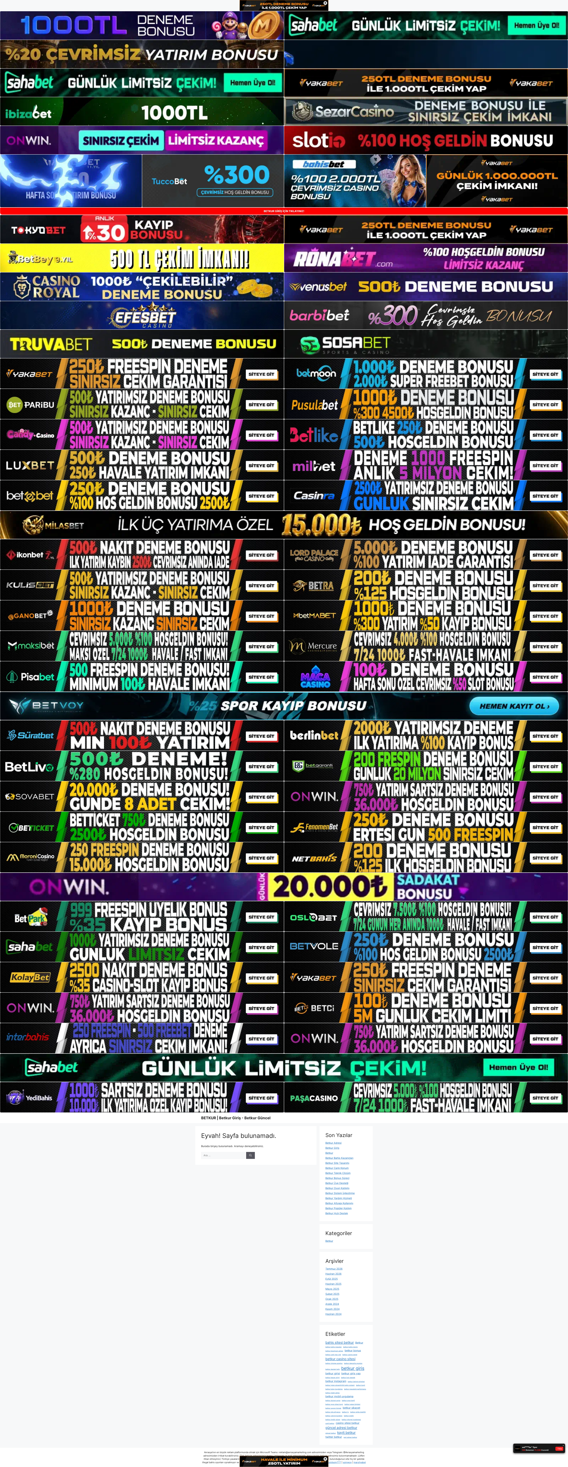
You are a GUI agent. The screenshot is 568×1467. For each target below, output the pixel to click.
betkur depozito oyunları (353, 1363)
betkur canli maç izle (333, 1355)
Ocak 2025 (331, 1298)
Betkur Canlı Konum (337, 1168)
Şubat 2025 (332, 1293)
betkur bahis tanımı (350, 1347)
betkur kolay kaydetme (334, 1389)
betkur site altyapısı (333, 1412)
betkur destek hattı (332, 1369)
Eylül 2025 (331, 1278)
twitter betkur (333, 1436)
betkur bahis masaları (333, 1347)
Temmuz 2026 (334, 1268)
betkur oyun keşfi (348, 1400)
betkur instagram (335, 1381)
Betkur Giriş (332, 1147)
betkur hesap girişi (332, 1378)
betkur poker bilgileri (352, 1404)
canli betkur (329, 1423)
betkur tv (345, 1412)
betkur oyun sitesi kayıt (334, 1404)
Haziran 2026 (333, 1273)
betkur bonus (353, 1350)
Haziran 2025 (333, 1283)
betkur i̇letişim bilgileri (356, 1382)
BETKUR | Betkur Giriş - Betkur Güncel (236, 1118)
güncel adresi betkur (341, 1428)
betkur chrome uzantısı (334, 1363)
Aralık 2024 (332, 1304)
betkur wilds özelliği (358, 1412)
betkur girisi (332, 1373)
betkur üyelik (349, 1416)
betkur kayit (360, 1385)
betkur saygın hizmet (333, 1408)
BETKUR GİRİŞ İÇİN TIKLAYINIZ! (284, 211)
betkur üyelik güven (332, 1420)
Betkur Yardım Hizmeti (338, 1198)
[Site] (142, 373)
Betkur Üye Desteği (336, 1183)
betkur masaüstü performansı (355, 1389)
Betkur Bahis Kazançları (339, 1158)
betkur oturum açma (332, 1400)
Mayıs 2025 (332, 1288)
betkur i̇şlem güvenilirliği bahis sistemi (340, 1385)
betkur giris (352, 1368)
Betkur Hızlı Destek (336, 1213)
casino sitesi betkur (347, 1423)
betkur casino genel (349, 1355)
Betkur (329, 1153)
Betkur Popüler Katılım (338, 1208)
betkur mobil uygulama (339, 1396)
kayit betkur (346, 1432)
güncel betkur (330, 1433)
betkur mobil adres (332, 1393)
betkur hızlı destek (348, 1378)
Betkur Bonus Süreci (337, 1178)
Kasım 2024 (332, 1309)
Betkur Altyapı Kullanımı (339, 1203)
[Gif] (284, 525)
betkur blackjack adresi (334, 1351)
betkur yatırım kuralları (333, 1416)
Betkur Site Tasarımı (337, 1163)
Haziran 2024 (333, 1314)
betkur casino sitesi (340, 1359)
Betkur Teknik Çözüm (338, 1173)
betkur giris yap (351, 1373)
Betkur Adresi (333, 1142)
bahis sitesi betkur (339, 1342)
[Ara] (250, 1155)
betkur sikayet (351, 1407)
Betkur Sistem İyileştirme (340, 1193)
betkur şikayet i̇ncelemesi (351, 1420)
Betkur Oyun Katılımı (337, 1188)
